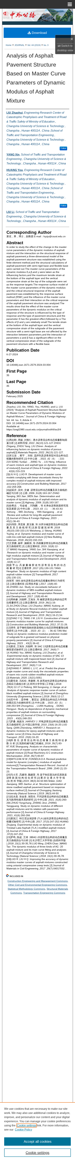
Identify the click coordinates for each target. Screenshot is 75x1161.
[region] (37, 1131)
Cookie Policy (23, 1129)
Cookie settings (26, 1125)
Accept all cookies (37, 1141)
